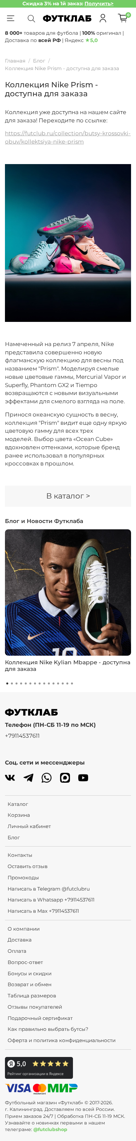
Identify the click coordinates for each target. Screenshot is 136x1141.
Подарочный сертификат (40, 1018)
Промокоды (23, 877)
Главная (15, 61)
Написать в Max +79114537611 (43, 911)
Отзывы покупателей (35, 1007)
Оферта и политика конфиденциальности (62, 1040)
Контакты (20, 855)
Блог (39, 61)
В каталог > (68, 496)
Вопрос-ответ (25, 962)
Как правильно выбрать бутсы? (48, 1029)
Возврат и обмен (29, 984)
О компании (24, 929)
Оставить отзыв (28, 866)
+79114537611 (22, 735)
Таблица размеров (32, 995)
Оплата (17, 951)
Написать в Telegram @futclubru (49, 889)
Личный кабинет (29, 826)
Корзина (19, 815)
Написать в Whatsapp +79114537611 (51, 900)
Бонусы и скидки (29, 973)
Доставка (20, 940)
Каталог (18, 804)
